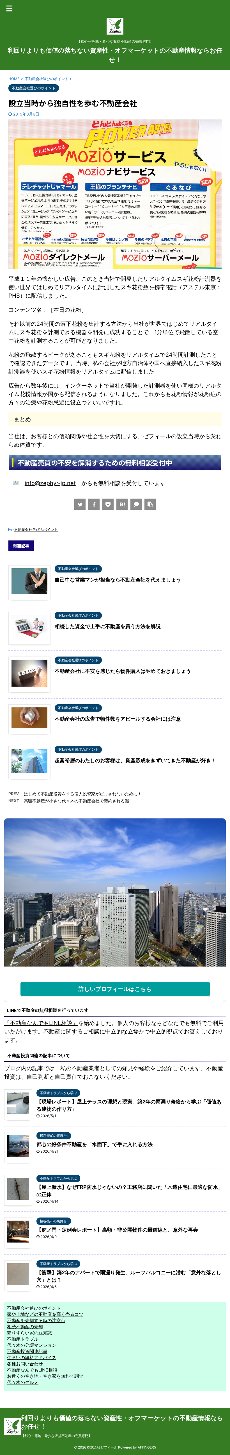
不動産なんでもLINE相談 (32, 1370)
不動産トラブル (22, 1339)
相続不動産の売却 (25, 1326)
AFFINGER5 (147, 1447)
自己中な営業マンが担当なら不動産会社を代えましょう (118, 580)
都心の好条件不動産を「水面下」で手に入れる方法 (94, 1144)
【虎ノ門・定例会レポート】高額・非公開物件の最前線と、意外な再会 (117, 1230)
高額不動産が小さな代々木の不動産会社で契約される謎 (76, 801)
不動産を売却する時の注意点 (36, 1320)
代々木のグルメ (22, 1382)
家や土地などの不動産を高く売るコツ (45, 1314)
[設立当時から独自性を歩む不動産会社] (122, 504)
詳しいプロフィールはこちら (115, 989)
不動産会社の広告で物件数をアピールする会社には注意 (118, 719)
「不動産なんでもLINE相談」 (41, 1023)
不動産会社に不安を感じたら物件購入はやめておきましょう (123, 671)
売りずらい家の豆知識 (29, 1333)
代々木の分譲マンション (31, 1345)
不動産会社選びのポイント (36, 529)
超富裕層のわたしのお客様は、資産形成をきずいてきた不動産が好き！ (135, 760)
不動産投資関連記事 (27, 1351)
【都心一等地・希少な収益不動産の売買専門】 (56, 1436)
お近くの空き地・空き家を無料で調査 (45, 1376)
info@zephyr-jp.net (50, 483)
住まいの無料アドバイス (31, 1357)
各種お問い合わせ (25, 1363)
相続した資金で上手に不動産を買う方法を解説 (108, 626)
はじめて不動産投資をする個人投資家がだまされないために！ (83, 793)
